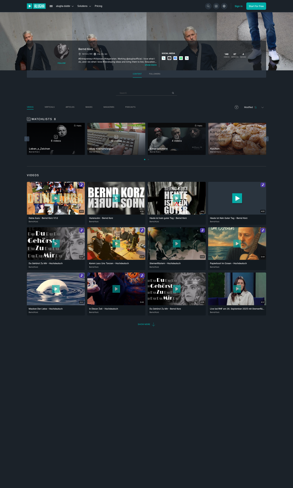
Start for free (256, 6)
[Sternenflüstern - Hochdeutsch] (177, 258)
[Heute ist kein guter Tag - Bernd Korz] (177, 213)
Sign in (239, 6)
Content (137, 74)
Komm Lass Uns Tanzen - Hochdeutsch (109, 263)
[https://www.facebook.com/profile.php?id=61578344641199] (175, 58)
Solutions (82, 6)
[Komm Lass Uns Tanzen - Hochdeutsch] (116, 258)
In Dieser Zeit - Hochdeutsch (103, 308)
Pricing (98, 6)
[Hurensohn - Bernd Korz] (116, 213)
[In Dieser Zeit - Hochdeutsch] (116, 304)
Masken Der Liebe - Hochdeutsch (46, 308)
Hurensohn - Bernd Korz (101, 218)
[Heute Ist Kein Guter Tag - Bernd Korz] (237, 213)
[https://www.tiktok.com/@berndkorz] (170, 58)
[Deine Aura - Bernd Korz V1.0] (56, 213)
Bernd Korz (33, 221)
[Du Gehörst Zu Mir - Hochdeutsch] (56, 258)
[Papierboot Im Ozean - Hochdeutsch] (237, 258)
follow (61, 63)
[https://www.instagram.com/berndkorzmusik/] (164, 58)
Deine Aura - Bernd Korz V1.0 (43, 218)
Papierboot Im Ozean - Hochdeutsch (228, 263)
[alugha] (36, 6)
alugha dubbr (63, 6)
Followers (154, 74)
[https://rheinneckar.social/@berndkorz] (187, 58)
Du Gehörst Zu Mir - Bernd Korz (165, 308)
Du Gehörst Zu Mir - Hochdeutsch (46, 263)
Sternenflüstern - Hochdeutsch (165, 263)
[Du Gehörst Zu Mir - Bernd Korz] (177, 304)
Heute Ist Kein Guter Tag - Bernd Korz (229, 218)
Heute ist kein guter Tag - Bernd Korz (168, 218)
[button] (146, 324)
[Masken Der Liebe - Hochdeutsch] (56, 304)
